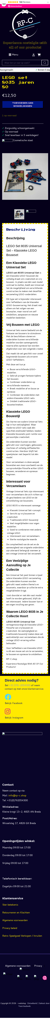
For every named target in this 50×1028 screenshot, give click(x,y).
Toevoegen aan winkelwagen (22, 104)
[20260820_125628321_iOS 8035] (31, 211)
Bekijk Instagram (14, 717)
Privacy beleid (9, 928)
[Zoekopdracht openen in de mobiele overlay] (25, 62)
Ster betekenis (10, 904)
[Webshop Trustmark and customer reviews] (45, 978)
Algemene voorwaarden (15, 920)
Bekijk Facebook (14, 703)
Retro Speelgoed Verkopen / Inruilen (22, 935)
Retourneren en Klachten (16, 912)
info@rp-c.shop (17, 795)
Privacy (38, 965)
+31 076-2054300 (19, 685)
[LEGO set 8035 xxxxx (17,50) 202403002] (19, 214)
